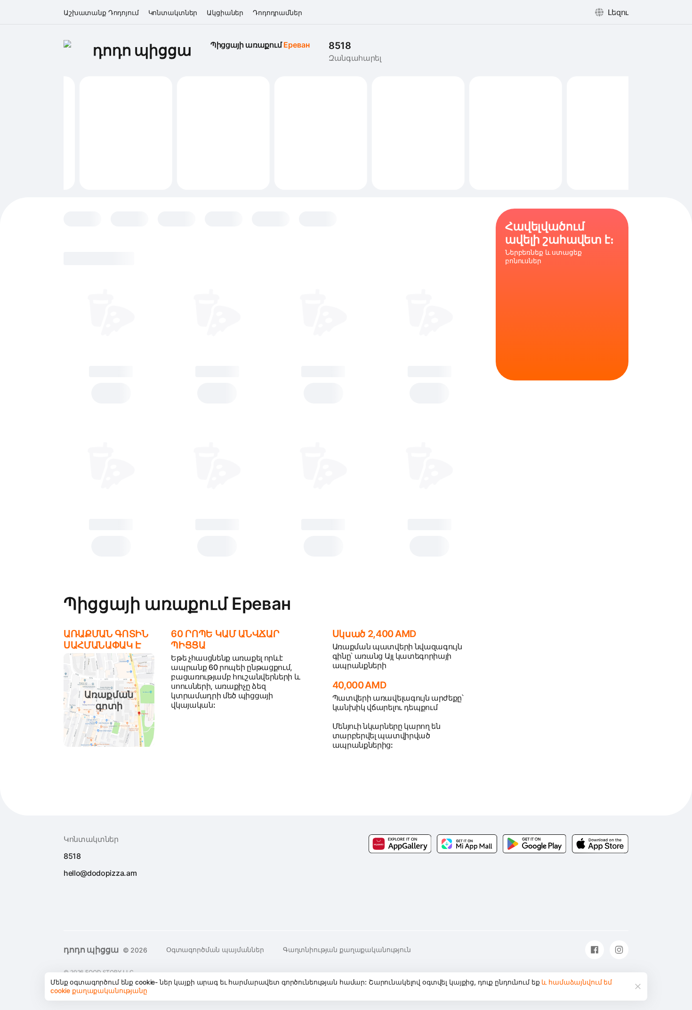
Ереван (296, 44)
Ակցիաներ (225, 12)
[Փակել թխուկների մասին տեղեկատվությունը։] (638, 986)
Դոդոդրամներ (277, 12)
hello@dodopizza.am (100, 873)
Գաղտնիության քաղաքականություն (347, 949)
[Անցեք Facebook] (594, 949)
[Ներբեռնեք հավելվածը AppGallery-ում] (400, 843)
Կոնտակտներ (173, 12)
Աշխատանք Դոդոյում (101, 12)
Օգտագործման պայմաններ (215, 949)
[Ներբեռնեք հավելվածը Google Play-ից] (467, 843)
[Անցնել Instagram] (619, 949)
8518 (340, 45)
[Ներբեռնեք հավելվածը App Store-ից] (600, 843)
